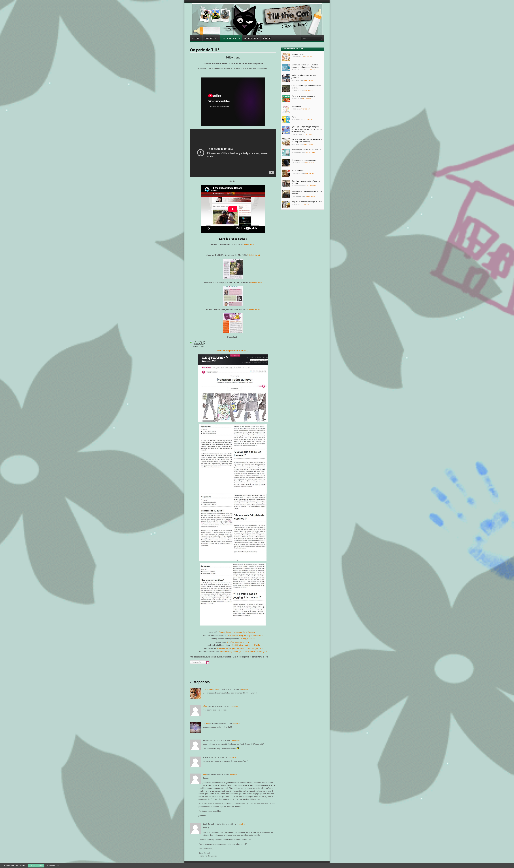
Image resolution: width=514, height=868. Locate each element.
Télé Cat (267, 38)
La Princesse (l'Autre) (211, 689)
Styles (199, 344)
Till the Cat (307, 57)
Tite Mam (206, 723)
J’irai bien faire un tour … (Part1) (246, 645)
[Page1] (233, 296)
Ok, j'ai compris (36, 866)
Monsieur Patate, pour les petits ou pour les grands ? (240, 648)
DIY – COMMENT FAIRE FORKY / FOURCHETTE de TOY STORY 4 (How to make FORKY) (307, 129)
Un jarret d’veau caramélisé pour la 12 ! (307, 202)
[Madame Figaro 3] (233, 527)
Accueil (196, 38)
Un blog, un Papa (247, 639)
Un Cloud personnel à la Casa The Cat (306, 150)
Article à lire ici (248, 244)
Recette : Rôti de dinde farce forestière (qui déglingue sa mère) (307, 140)
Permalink (245, 689)
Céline (205, 706)
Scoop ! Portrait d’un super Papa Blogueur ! (237, 632)
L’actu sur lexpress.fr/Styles (198, 345)
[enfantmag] (233, 323)
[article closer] (233, 269)
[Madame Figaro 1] (233, 388)
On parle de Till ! (231, 38)
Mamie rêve (296, 106)
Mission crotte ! (298, 54)
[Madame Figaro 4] (233, 594)
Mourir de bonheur (298, 171)
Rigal (205, 774)
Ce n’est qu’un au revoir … (238, 642)
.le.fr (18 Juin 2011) (232, 350)
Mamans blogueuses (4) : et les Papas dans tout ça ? (243, 651)
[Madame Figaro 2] (233, 459)
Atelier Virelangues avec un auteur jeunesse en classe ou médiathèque (305, 66)
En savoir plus (53, 865)
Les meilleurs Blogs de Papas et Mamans (245, 635)
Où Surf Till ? (251, 38)
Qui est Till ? (211, 38)
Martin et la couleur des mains (303, 96)
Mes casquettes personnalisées (304, 160)
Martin (294, 117)
